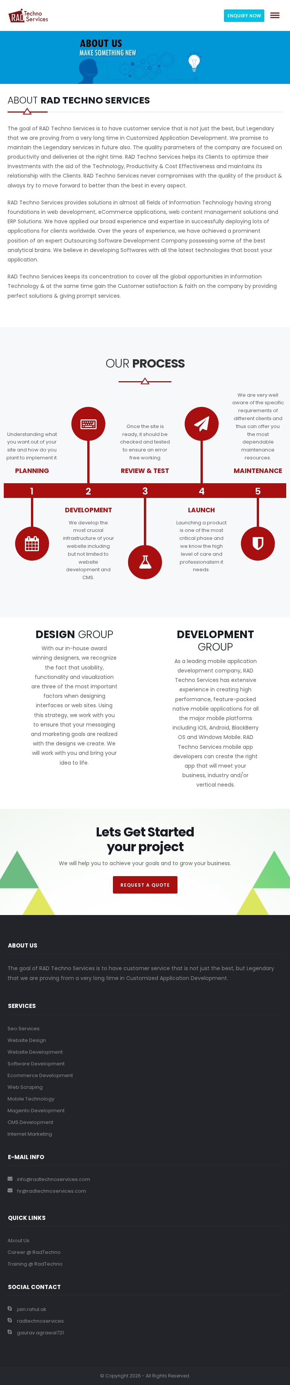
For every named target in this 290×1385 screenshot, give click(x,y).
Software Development (36, 1063)
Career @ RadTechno (34, 1252)
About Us (18, 1240)
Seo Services (24, 1028)
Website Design (27, 1040)
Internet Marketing (30, 1134)
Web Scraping (25, 1087)
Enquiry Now (244, 15)
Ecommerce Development (40, 1075)
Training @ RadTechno (35, 1264)
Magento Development (36, 1110)
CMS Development (30, 1122)
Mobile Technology (31, 1098)
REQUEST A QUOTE (145, 885)
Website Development (35, 1052)
